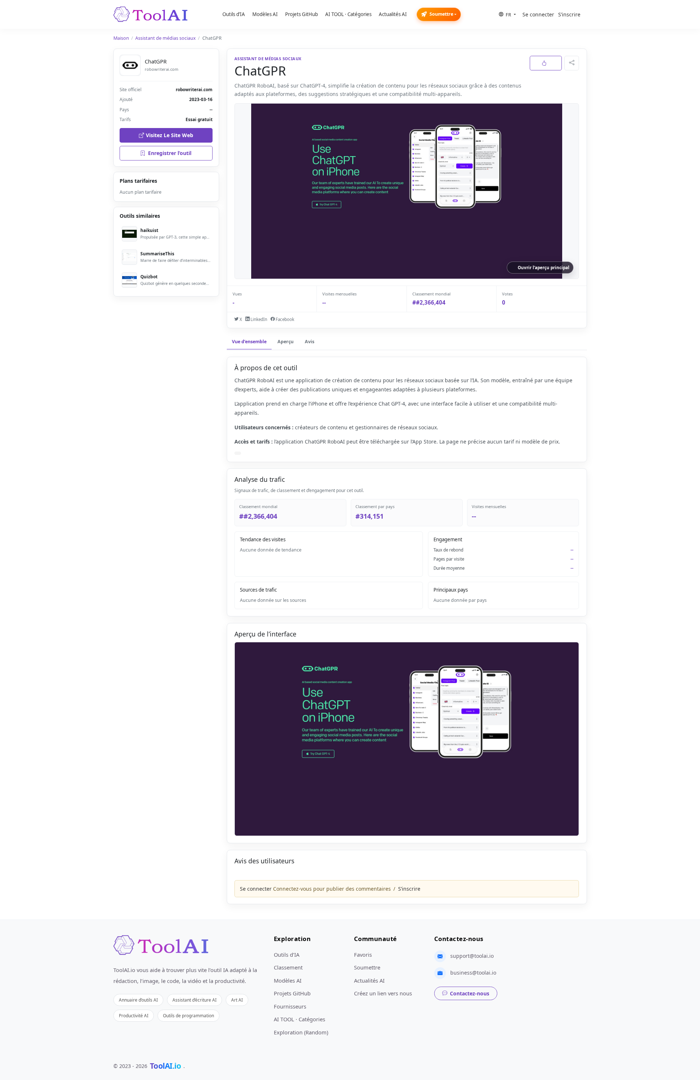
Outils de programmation (188, 1015)
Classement (288, 967)
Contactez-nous (469, 993)
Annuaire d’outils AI (138, 1000)
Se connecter (538, 14)
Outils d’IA (233, 14)
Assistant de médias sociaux (165, 38)
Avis (309, 341)
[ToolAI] (150, 14)
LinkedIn (258, 319)
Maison (121, 38)
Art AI (237, 1000)
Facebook (284, 319)
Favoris (363, 954)
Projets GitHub (301, 14)
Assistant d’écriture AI (194, 1000)
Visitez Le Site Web (169, 135)
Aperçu (285, 341)
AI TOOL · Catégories (348, 14)
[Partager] (571, 63)
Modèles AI (265, 14)
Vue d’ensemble (249, 341)
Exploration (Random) (301, 1032)
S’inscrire (569, 14)
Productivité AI (133, 1015)
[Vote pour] (546, 63)
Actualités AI (393, 14)
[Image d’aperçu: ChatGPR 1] (406, 739)
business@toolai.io (473, 972)
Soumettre (441, 14)
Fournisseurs (290, 1006)
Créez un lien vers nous (383, 993)
